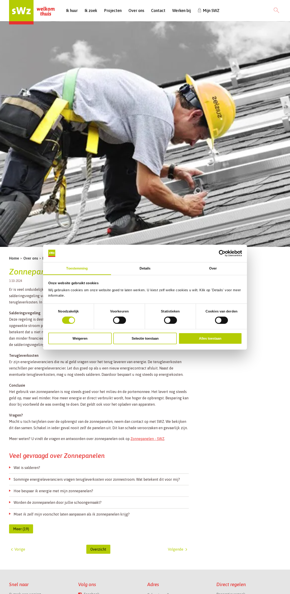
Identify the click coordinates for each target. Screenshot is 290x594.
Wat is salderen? (27, 468)
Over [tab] (213, 268)
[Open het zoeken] (276, 10)
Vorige (19, 549)
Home (14, 258)
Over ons (136, 10)
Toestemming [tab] (77, 268)
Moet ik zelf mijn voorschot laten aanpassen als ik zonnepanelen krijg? (72, 514)
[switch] (119, 320)
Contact (158, 10)
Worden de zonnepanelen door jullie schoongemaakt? (58, 502)
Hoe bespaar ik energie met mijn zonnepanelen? (53, 491)
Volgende (175, 549)
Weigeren (79, 338)
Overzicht (98, 549)
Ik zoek (91, 10)
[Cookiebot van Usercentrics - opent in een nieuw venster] (222, 253)
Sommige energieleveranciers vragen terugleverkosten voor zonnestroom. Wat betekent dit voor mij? (97, 479)
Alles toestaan (210, 338)
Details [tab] (145, 268)
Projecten (113, 10)
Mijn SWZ (211, 10)
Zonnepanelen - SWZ (147, 439)
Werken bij (181, 10)
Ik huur (72, 10)
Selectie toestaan (145, 338)
